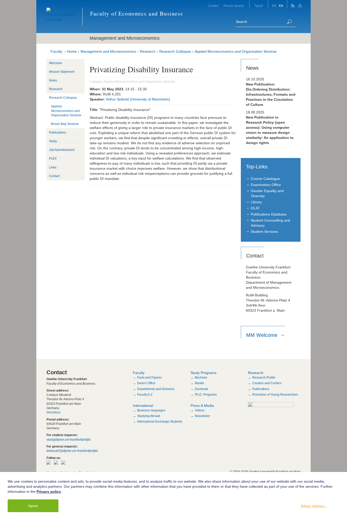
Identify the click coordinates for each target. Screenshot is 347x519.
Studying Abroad (148, 416)
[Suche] (289, 22)
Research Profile (263, 377)
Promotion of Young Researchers (275, 394)
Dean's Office (146, 383)
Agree (33, 506)
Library (256, 202)
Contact (213, 6)
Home (72, 51)
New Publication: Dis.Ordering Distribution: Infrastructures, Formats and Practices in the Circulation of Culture (270, 94)
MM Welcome (262, 335)
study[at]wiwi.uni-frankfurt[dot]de (68, 439)
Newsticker (202, 416)
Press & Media (202, 405)
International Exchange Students (159, 421)
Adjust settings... (314, 506)
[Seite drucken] (300, 4)
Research (147, 51)
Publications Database (269, 214)
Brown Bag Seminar (65, 124)
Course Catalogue (265, 179)
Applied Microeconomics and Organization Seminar (236, 51)
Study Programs (203, 373)
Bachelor (201, 377)
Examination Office (266, 185)
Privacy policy (49, 491)
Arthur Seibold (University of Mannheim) (138, 99)
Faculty (56, 51)
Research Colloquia (175, 51)
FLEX (53, 158)
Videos (199, 410)
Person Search (234, 6)
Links (52, 167)
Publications (57, 132)
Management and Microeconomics (108, 51)
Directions (53, 412)
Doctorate (201, 389)
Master (199, 383)
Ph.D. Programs (206, 394)
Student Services (264, 231)
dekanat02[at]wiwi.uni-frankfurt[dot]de (72, 451)
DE (274, 6)
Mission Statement (61, 72)
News (53, 80)
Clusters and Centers (266, 383)
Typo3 (259, 6)
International (143, 405)
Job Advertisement (61, 150)
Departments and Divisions (156, 389)
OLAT (255, 208)
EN (281, 6)
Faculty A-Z (144, 394)
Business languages (151, 410)
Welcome (55, 63)
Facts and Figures (149, 377)
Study (53, 141)
